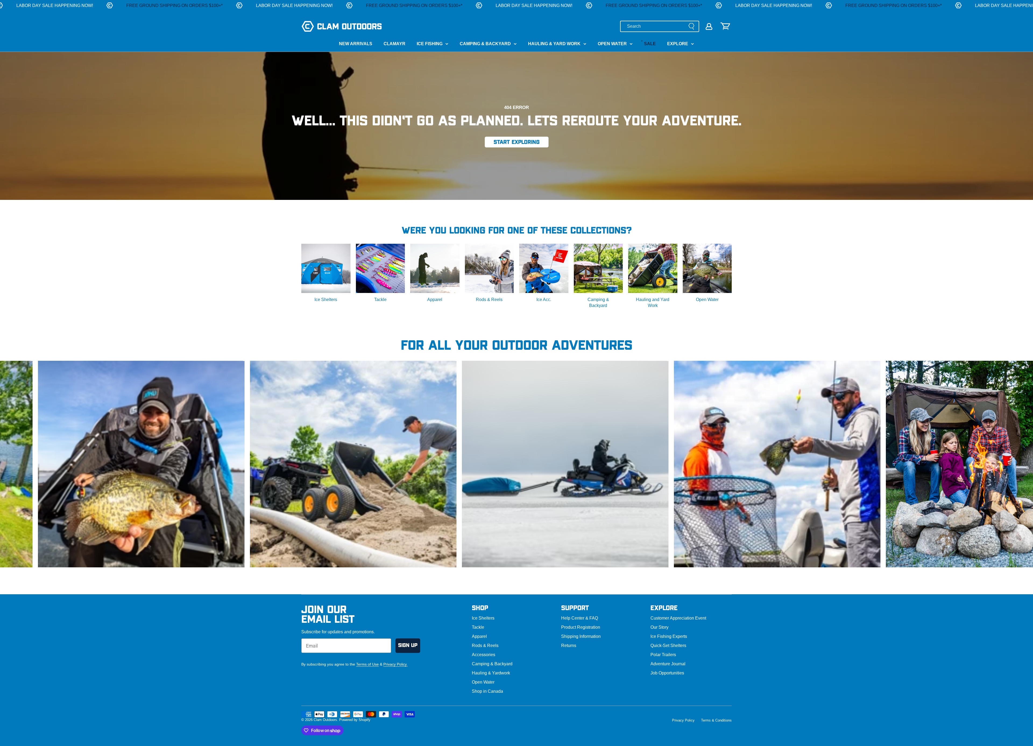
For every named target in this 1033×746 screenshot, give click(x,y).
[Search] (691, 26)
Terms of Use (367, 664)
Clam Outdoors (325, 720)
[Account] (709, 26)
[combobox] (659, 26)
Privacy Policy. (395, 664)
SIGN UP (408, 645)
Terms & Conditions (716, 720)
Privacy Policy (683, 720)
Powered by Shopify (354, 720)
